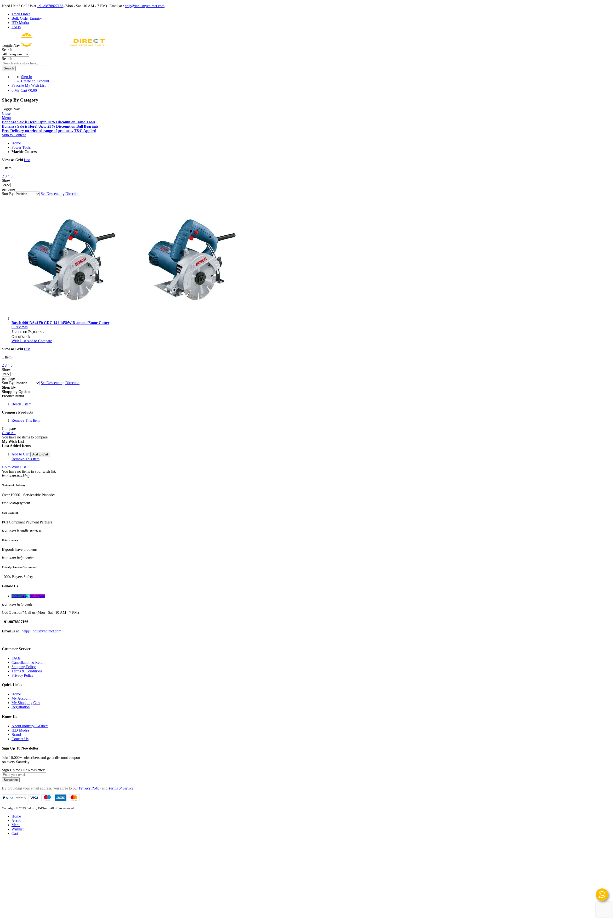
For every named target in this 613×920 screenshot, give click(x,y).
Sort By (8, 194)
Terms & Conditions (26, 671)
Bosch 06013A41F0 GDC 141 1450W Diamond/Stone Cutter (60, 323)
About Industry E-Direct (29, 726)
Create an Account (35, 81)
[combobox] (24, 63)
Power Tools (21, 147)
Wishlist (17, 829)
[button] (19, 341)
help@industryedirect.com (145, 6)
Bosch (21, 404)
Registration (20, 707)
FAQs (16, 27)
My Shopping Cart (25, 703)
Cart (14, 833)
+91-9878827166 (50, 6)
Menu (6, 118)
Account (17, 820)
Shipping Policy (23, 667)
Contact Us (19, 739)
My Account (20, 698)
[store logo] (63, 45)
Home (16, 143)
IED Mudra (20, 23)
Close (6, 113)
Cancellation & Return (28, 662)
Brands (16, 735)
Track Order (20, 14)
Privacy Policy (22, 675)
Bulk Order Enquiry (26, 18)
